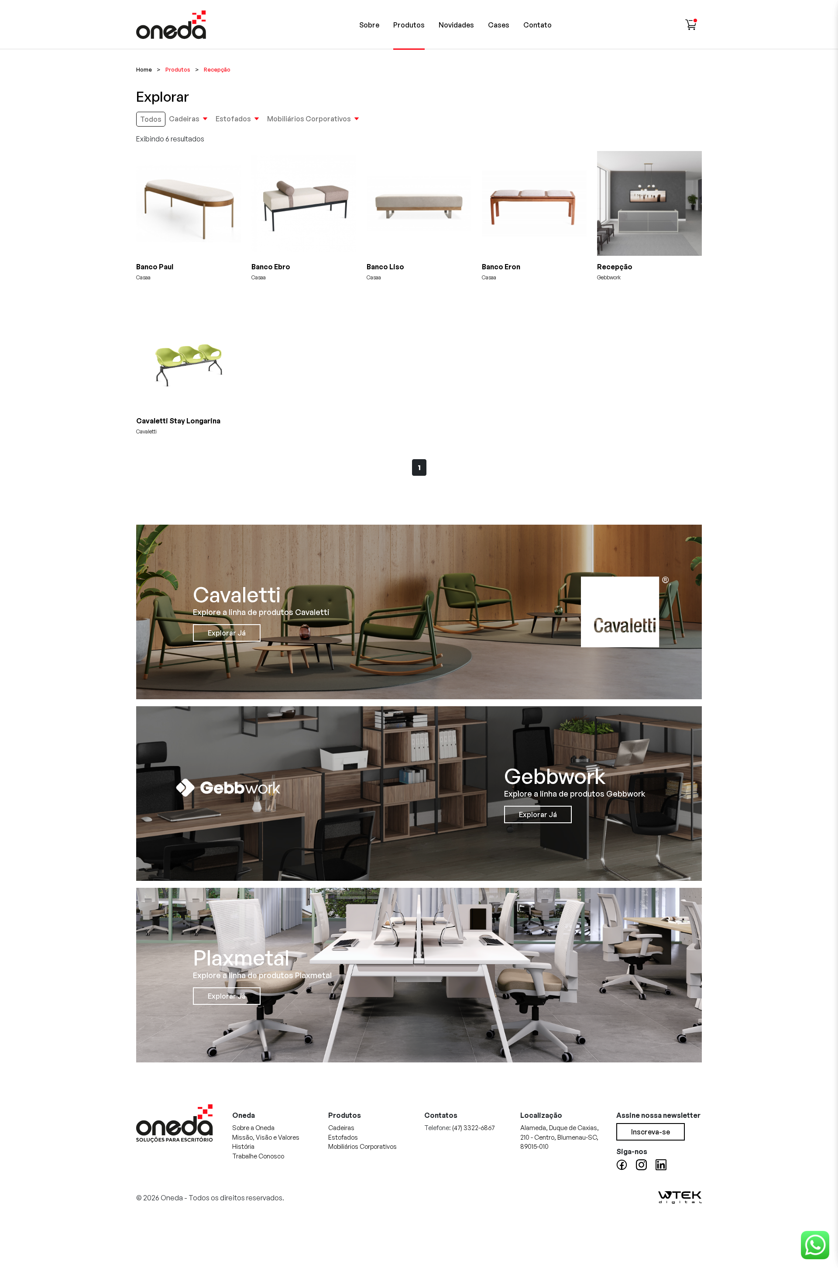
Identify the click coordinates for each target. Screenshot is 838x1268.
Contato (537, 25)
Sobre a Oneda (253, 1127)
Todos (150, 119)
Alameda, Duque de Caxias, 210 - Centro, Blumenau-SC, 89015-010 (559, 1137)
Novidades (456, 25)
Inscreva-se (650, 1131)
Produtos (409, 25)
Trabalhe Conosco (258, 1156)
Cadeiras (184, 118)
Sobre (369, 25)
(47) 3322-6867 (473, 1127)
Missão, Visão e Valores (265, 1137)
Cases (498, 25)
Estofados (233, 118)
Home (144, 69)
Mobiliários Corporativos (309, 118)
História (243, 1146)
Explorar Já (227, 633)
